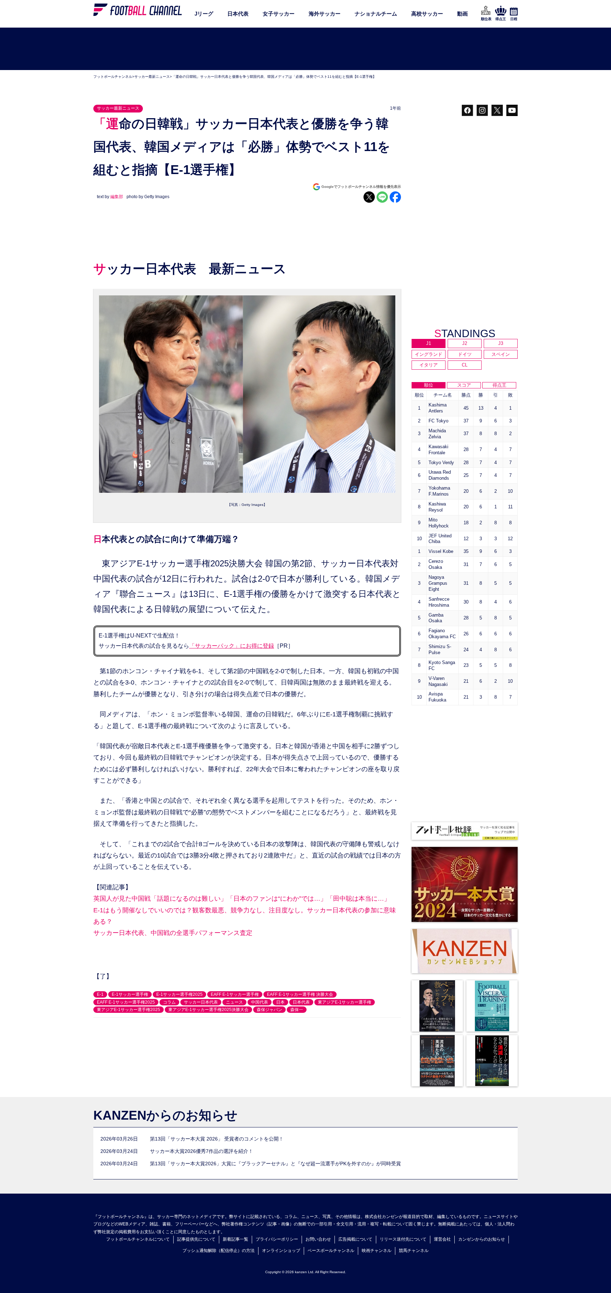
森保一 (296, 1009)
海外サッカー (325, 14)
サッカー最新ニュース (152, 77)
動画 (462, 14)
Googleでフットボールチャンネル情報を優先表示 (361, 187)
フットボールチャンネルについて (138, 1239)
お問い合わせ (318, 1239)
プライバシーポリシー (277, 1239)
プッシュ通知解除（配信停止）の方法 (218, 1250)
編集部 (116, 196)
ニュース (234, 1002)
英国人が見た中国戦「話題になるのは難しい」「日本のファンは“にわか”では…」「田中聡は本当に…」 (241, 898)
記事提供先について (196, 1239)
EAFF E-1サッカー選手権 (235, 994)
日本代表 (238, 14)
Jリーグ (203, 14)
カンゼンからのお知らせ (481, 1239)
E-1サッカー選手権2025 (179, 994)
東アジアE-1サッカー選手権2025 (128, 1009)
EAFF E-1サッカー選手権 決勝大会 (300, 994)
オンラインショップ (281, 1250)
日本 (280, 1002)
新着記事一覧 (235, 1239)
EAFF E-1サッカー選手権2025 (126, 1002)
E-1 (100, 994)
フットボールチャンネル (112, 77)
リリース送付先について (403, 1239)
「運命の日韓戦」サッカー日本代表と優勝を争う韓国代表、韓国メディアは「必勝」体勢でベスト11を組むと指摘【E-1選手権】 (274, 77)
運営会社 (442, 1239)
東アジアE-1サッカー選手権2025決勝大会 (208, 1009)
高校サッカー (427, 14)
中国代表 (259, 1002)
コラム (169, 1002)
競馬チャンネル (414, 1250)
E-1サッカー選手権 (130, 994)
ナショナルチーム (376, 14)
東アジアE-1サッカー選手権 (344, 1002)
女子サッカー (279, 14)
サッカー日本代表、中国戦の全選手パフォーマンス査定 (172, 932)
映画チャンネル (376, 1250)
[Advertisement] (305, 49)
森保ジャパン (269, 1009)
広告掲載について (355, 1239)
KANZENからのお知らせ (165, 1115)
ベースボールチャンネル (331, 1250)
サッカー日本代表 (201, 1002)
